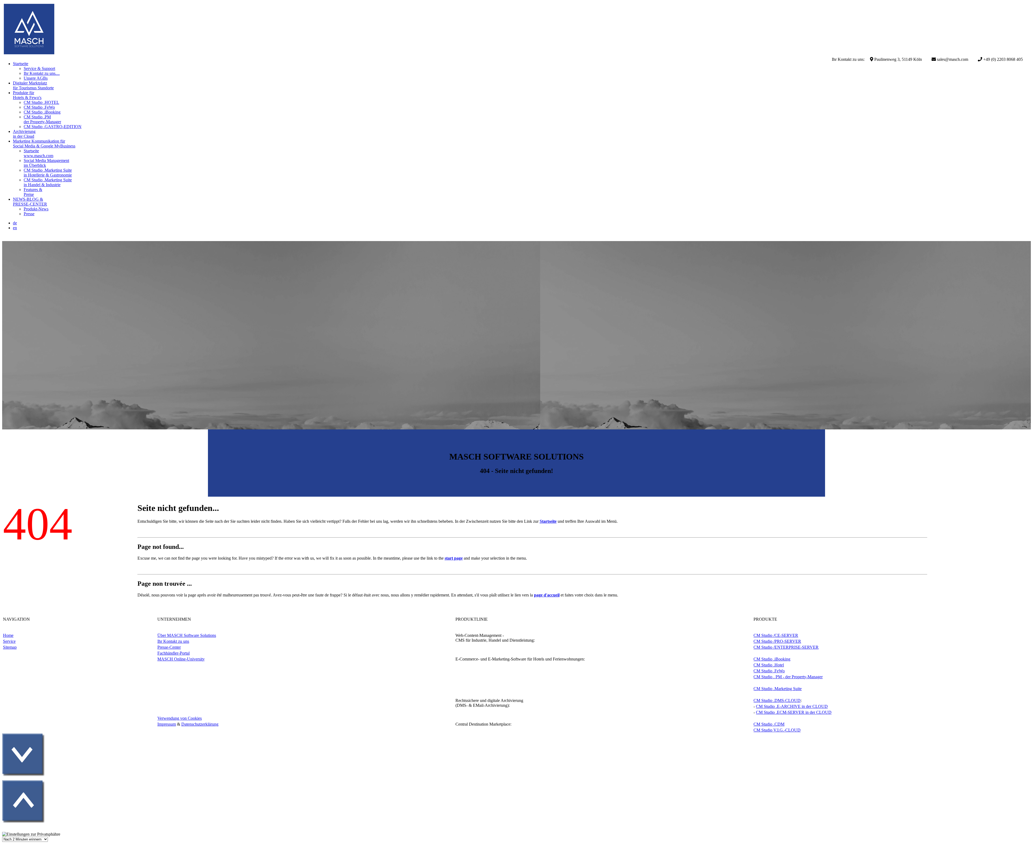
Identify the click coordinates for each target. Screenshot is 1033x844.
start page (454, 558)
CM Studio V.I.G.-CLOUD (777, 730)
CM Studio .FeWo (769, 671)
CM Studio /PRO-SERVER (777, 641)
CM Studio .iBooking (771, 659)
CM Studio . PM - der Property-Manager (788, 677)
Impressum (166, 724)
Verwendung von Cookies (179, 718)
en (15, 227)
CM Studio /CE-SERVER (775, 635)
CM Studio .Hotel (768, 665)
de (15, 223)
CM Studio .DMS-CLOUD (777, 700)
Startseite (548, 521)
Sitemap (10, 647)
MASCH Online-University (181, 659)
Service (9, 641)
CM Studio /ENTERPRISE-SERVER (786, 647)
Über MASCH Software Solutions (186, 635)
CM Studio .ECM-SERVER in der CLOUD (794, 712)
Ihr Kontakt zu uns (173, 641)
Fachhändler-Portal (173, 653)
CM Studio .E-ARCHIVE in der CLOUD (792, 706)
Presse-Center (169, 647)
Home (8, 635)
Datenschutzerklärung (199, 724)
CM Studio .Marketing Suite (777, 688)
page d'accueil (547, 595)
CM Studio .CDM (768, 724)
